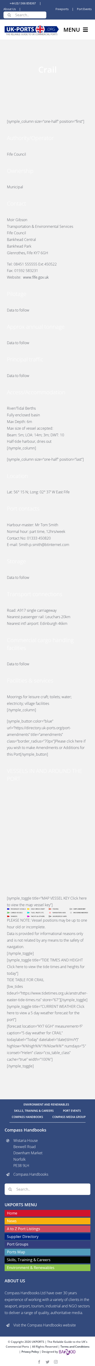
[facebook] (39, 1362)
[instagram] (56, 1362)
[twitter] (47, 1362)
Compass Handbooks (30, 1174)
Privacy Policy (30, 1352)
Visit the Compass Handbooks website (44, 1325)
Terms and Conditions (74, 1347)
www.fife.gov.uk (36, 277)
